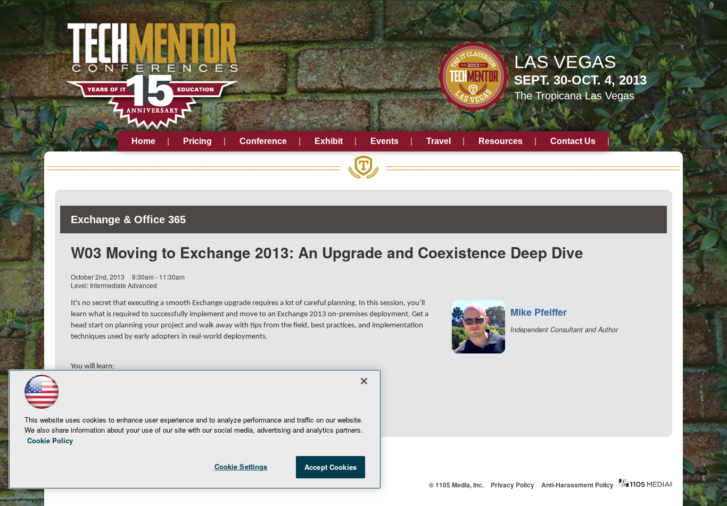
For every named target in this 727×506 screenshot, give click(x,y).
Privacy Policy (512, 485)
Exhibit (329, 141)
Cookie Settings (241, 466)
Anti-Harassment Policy (577, 485)
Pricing (197, 141)
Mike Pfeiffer (538, 312)
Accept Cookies (330, 467)
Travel (438, 141)
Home (143, 141)
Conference (263, 141)
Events (384, 141)
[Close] (364, 381)
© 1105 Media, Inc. (456, 485)
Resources (500, 141)
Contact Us (573, 141)
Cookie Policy (50, 440)
